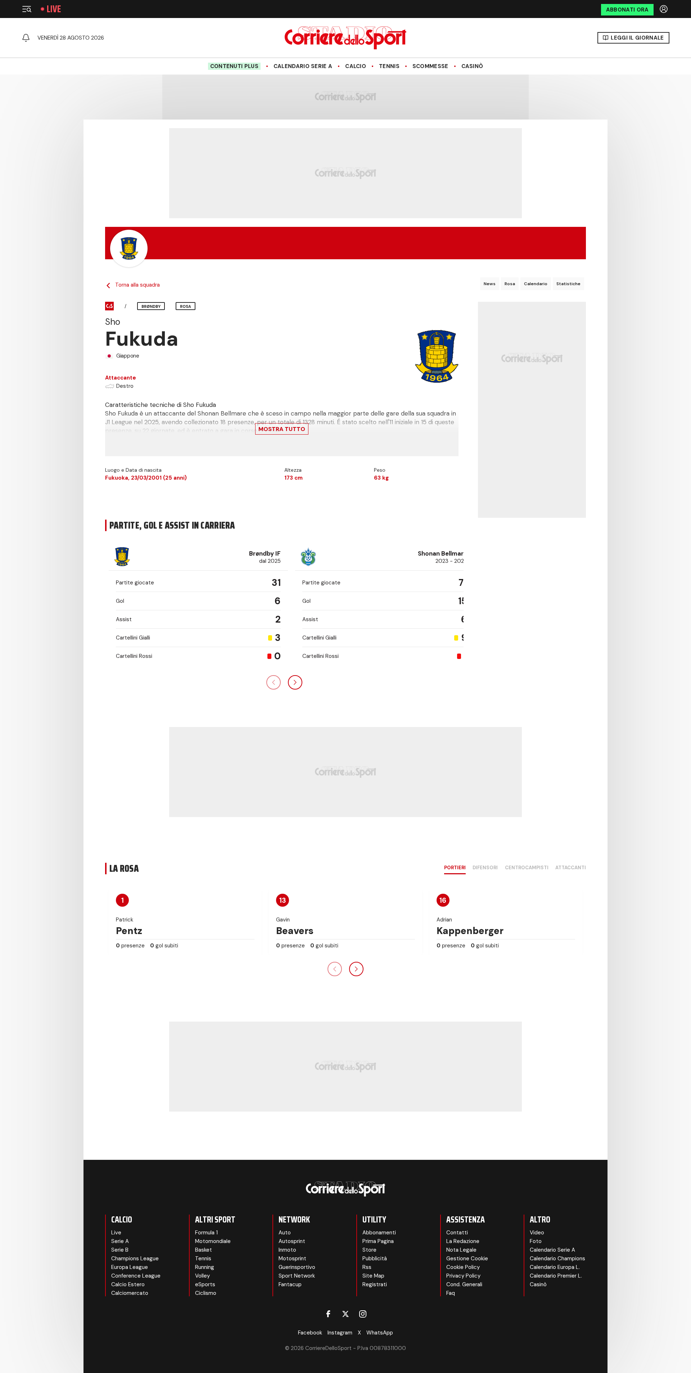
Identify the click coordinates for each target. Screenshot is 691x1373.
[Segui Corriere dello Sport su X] (345, 1314)
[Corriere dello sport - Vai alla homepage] (345, 37)
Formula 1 (206, 1232)
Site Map (373, 1275)
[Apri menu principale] (27, 9)
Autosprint (292, 1241)
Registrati (374, 1284)
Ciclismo (205, 1293)
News (490, 284)
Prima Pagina (378, 1241)
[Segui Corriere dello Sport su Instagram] (362, 1314)
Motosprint (292, 1258)
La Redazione (462, 1241)
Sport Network (297, 1275)
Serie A (120, 1241)
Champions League (135, 1258)
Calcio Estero (128, 1284)
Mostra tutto (281, 429)
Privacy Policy (463, 1275)
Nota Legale (461, 1249)
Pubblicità (374, 1258)
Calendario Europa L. (555, 1267)
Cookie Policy (463, 1267)
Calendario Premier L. (556, 1275)
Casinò (472, 66)
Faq (450, 1293)
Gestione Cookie (467, 1258)
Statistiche (568, 284)
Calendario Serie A (303, 66)
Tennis (389, 66)
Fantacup (290, 1284)
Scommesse (430, 66)
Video (537, 1232)
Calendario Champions (557, 1258)
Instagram (340, 1332)
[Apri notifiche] (26, 37)
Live (54, 9)
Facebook (310, 1332)
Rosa (510, 284)
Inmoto (287, 1249)
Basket (203, 1249)
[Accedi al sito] (664, 9)
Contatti (457, 1232)
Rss (366, 1267)
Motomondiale (213, 1241)
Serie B (119, 1249)
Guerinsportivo (297, 1267)
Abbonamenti (379, 1232)
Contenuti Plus (234, 66)
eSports (205, 1284)
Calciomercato (129, 1293)
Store (369, 1249)
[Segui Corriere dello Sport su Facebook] (328, 1314)
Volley (202, 1275)
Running (204, 1267)
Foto (536, 1241)
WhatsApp (379, 1332)
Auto (285, 1232)
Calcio (355, 66)
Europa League (129, 1267)
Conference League (136, 1275)
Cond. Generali (464, 1284)
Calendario (535, 284)
